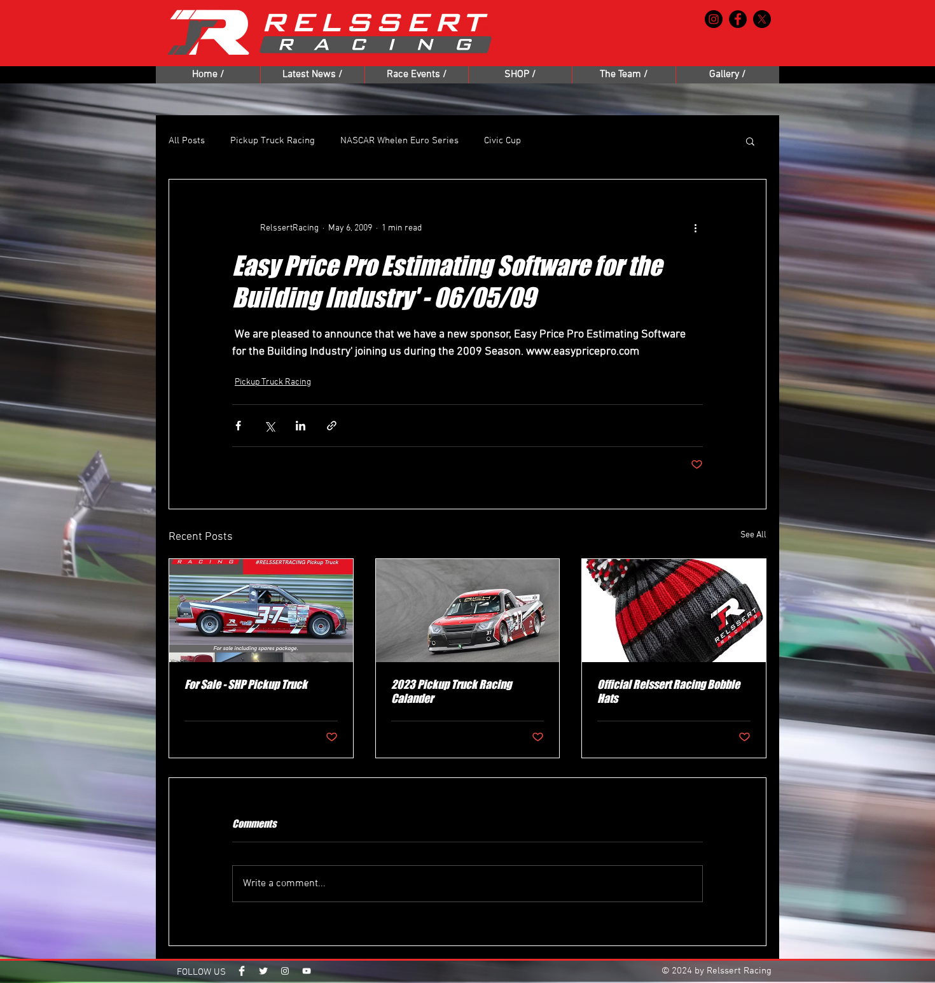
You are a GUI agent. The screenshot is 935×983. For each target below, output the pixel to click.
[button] (750, 141)
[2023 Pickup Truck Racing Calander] (468, 610)
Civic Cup (502, 140)
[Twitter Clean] (263, 971)
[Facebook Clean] (242, 971)
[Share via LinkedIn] (300, 426)
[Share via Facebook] (238, 426)
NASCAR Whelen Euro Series (399, 140)
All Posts (187, 140)
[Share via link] (332, 426)
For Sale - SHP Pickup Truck (245, 684)
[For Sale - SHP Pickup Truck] (261, 610)
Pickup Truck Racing (272, 140)
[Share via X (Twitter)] (269, 426)
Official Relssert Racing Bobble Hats (668, 691)
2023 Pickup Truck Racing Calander (451, 691)
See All (753, 535)
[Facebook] (738, 19)
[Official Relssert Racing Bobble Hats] (674, 610)
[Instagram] (714, 19)
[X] (762, 19)
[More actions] (695, 228)
